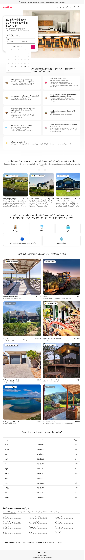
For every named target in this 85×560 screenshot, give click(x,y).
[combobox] (20, 36)
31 (8, 70)
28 (21, 66)
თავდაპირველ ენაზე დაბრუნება (55, 2)
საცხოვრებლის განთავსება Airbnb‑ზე (67, 7)
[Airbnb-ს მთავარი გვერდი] (7, 7)
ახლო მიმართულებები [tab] (9, 512)
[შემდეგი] (45, 170)
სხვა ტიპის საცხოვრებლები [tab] (25, 512)
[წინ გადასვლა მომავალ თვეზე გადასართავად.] (28, 46)
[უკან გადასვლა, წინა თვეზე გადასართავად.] (8, 46)
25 (12, 66)
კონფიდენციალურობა (38, 557)
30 (28, 66)
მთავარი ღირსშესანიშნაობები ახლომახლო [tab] (48, 512)
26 (15, 66)
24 (8, 66)
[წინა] (39, 170)
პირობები (49, 557)
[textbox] (13, 42)
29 (25, 66)
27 (18, 66)
